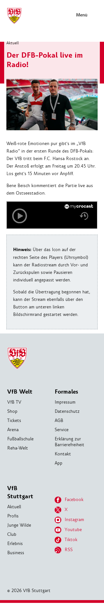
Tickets (14, 420)
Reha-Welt (17, 448)
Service (62, 430)
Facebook (74, 499)
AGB (59, 420)
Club (11, 534)
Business (15, 553)
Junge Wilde (19, 525)
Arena (13, 430)
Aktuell (12, 42)
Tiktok (71, 539)
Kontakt (63, 454)
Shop (12, 411)
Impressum (65, 402)
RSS (69, 550)
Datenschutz (67, 411)
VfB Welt (19, 392)
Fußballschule (20, 439)
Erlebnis (15, 543)
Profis (13, 516)
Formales (66, 392)
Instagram (74, 519)
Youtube (73, 529)
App (58, 463)
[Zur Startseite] (14, 23)
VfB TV (14, 402)
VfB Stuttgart (20, 492)
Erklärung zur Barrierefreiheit (69, 442)
